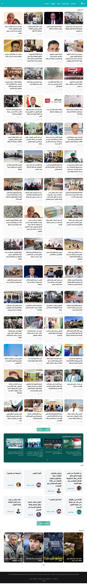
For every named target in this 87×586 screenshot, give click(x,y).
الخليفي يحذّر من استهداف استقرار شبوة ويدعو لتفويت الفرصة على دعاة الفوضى (13, 360)
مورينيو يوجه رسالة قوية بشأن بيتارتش (34, 559)
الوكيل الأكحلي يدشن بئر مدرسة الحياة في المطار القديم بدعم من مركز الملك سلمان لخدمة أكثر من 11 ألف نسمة (54, 140)
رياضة (58, 3)
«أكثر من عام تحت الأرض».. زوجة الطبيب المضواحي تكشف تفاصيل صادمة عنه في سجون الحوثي (13, 29)
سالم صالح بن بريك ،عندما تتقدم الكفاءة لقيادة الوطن (14, 502)
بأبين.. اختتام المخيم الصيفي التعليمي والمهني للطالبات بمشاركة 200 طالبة (35, 28)
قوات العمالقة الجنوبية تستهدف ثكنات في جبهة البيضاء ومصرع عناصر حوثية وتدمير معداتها (14, 222)
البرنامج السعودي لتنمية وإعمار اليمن (71, 436)
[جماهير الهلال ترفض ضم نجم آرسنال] (53, 547)
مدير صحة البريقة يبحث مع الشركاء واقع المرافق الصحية (35, 359)
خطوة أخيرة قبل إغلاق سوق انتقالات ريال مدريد (74, 559)
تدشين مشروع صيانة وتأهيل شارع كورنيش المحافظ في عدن (14, 281)
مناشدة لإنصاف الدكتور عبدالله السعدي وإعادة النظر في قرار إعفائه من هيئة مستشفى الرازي (54, 360)
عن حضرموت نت (55, 578)
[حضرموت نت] (83, 3)
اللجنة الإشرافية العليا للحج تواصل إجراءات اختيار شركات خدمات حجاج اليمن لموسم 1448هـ (74, 194)
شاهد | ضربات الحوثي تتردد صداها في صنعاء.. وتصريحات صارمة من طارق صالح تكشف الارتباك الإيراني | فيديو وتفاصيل (54, 195)
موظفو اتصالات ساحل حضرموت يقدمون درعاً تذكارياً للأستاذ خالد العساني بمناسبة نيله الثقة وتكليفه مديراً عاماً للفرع (13, 85)
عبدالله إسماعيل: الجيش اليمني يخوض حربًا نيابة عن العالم (54, 27)
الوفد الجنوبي (37, 472)
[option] (72, 447)
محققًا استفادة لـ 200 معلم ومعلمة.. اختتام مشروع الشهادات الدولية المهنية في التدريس (15, 453)
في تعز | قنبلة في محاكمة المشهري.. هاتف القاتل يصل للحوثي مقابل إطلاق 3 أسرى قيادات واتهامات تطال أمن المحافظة (14, 388)
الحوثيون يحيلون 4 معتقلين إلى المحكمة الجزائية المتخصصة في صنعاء (54, 307)
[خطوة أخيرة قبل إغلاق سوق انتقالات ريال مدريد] (73, 547)
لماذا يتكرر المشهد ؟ (55, 499)
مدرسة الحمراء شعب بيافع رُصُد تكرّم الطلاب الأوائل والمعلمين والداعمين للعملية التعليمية (54, 386)
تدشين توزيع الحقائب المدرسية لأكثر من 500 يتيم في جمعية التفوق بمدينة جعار (14, 111)
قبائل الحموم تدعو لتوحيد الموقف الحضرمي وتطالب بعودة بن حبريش (74, 84)
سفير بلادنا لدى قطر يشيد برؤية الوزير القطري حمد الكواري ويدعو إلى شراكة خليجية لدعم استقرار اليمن (34, 112)
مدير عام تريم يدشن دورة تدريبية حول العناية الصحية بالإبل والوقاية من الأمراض (73, 28)
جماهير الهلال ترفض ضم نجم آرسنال (54, 559)
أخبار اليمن (73, 3)
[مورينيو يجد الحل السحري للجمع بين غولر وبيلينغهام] (14, 547)
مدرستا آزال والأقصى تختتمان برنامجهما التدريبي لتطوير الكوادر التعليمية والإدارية (34, 416)
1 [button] (47, 459)
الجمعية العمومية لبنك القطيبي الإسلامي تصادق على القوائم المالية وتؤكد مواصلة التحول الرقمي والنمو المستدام (34, 387)
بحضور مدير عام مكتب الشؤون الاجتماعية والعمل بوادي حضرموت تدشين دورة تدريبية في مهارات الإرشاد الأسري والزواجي (73, 57)
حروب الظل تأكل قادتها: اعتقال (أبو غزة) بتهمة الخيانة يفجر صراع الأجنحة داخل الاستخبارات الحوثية (74, 333)
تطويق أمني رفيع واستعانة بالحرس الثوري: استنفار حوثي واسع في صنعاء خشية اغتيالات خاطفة (14, 334)
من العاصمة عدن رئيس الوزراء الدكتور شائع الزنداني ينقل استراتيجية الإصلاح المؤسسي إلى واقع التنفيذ (74, 477)
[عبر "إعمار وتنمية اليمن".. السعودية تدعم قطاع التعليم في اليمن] (53, 443)
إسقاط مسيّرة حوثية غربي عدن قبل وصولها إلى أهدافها (54, 110)
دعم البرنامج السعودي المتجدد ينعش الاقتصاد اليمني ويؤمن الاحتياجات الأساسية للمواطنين (73, 453)
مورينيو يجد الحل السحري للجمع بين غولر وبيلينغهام (13, 559)
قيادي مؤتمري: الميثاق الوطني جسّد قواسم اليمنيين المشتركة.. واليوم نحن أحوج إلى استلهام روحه (14, 417)
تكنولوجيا (53, 3)
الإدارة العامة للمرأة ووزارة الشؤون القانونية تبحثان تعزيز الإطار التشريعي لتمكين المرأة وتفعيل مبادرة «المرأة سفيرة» (34, 57)
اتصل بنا (30, 578)
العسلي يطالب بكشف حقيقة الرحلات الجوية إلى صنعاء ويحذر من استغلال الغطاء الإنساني (74, 416)
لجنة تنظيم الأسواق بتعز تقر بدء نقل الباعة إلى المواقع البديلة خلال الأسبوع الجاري (53, 167)
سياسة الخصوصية (48, 578)
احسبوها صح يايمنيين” (14, 472)
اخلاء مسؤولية (41, 578)
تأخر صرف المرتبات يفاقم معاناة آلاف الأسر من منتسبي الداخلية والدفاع (54, 222)
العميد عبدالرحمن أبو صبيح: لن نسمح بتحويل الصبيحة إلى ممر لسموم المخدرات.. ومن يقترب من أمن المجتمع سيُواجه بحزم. (74, 168)
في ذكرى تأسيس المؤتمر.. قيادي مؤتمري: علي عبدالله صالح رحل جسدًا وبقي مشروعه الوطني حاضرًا (33, 140)
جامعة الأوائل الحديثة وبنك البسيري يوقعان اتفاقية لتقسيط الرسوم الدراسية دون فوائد (74, 360)
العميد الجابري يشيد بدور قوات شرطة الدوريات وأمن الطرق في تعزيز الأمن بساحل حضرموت (14, 307)
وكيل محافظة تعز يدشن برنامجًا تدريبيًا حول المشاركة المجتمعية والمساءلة (74, 111)
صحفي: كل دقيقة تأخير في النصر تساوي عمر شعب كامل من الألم (13, 55)
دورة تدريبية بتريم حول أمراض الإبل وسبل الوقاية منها (34, 83)
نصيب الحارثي (50, 491)
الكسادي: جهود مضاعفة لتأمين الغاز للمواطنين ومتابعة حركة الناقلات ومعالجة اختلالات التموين (73, 139)
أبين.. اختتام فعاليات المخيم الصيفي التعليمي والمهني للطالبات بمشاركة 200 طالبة (14, 139)
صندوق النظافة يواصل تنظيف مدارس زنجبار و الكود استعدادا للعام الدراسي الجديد (74, 307)
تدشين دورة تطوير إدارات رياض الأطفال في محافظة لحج (54, 253)
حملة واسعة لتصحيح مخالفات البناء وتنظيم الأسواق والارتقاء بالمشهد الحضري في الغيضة (74, 282)
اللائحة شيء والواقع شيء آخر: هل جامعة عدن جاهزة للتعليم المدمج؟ (75, 503)
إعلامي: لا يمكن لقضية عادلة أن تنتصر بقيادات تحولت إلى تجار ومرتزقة (34, 282)
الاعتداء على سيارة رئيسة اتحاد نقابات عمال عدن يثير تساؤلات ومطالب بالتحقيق (34, 333)
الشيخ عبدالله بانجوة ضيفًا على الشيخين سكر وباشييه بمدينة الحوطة (14, 167)
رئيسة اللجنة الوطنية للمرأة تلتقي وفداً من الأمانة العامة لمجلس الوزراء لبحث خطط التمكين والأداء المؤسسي (54, 417)
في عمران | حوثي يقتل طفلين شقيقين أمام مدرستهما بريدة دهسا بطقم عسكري (54, 282)
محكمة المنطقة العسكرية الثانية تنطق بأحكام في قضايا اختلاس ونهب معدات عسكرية (34, 254)
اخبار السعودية (65, 3)
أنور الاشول (10, 485)
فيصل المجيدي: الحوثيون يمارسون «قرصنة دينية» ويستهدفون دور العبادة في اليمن (53, 56)
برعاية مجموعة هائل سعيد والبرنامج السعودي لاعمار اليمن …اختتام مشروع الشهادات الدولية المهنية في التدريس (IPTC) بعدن (35, 454)
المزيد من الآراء (43, 523)
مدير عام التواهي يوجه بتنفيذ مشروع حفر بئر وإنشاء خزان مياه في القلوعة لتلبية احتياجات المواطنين (74, 255)
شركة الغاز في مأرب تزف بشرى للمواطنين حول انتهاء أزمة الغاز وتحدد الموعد (34, 167)
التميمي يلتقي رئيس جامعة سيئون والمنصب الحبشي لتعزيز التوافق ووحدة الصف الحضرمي (74, 222)
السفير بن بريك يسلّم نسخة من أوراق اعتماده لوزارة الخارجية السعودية (54, 333)
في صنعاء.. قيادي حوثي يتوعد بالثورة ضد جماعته (74, 385)
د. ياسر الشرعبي (71, 488)
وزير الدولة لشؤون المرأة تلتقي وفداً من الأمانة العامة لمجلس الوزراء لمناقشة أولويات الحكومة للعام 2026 (14, 195)
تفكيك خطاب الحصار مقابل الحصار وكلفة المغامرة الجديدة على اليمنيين (34, 505)
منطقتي (47, 3)
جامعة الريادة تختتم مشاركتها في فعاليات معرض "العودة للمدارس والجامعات (33, 307)
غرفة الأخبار (71, 512)
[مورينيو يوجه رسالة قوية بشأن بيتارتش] (33, 547)
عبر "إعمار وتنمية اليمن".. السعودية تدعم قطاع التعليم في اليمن (53, 452)
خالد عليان (30, 514)
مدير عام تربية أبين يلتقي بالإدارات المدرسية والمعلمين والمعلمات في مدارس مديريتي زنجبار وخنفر (33, 194)
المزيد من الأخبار (43, 429)
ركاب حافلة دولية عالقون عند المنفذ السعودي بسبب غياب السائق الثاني (55, 84)
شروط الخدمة (35, 578)
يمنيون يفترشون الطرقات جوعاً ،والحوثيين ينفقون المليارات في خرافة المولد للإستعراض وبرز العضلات (54, 479)
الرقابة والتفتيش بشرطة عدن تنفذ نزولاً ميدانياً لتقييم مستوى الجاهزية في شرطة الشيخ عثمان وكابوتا (13, 255)
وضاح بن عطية (30, 485)
